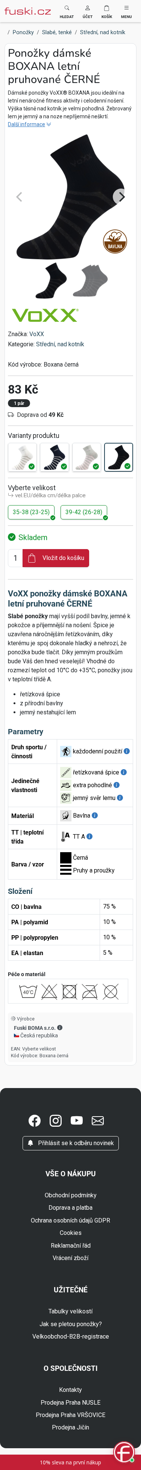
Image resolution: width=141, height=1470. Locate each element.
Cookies (71, 1232)
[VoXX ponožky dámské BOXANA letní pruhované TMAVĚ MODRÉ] (54, 457)
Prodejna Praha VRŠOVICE (70, 1415)
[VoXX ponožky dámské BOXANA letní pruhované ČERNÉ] (118, 457)
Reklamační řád (71, 1245)
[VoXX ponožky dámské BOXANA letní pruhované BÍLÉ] (22, 457)
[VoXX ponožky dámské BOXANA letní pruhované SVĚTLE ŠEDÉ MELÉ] (87, 457)
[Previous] (20, 197)
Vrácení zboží (70, 1258)
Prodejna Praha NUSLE (70, 1402)
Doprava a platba (70, 1207)
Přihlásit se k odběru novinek (75, 1143)
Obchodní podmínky (71, 1195)
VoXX (36, 334)
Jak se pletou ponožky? (70, 1324)
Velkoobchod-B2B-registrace (70, 1336)
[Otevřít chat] (124, 1453)
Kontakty (70, 1389)
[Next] (121, 197)
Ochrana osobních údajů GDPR (70, 1220)
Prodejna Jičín (70, 1427)
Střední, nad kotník (60, 344)
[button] (87, 11)
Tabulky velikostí (70, 1311)
